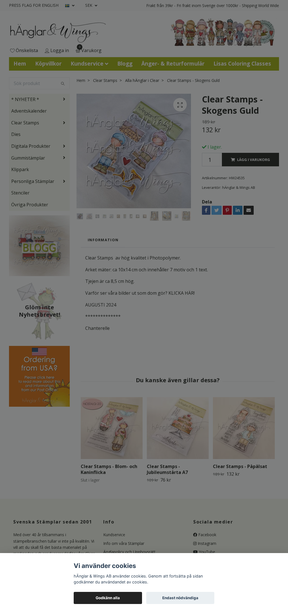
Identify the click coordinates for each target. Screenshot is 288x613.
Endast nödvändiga (180, 598)
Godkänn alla (108, 598)
